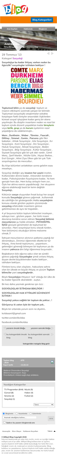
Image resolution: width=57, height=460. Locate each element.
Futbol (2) (28, 396)
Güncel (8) (9, 392)
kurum (29, 128)
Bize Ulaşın (16, 431)
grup (16, 128)
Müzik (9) (28, 389)
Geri (48, 53)
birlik (10, 128)
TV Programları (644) (13, 389)
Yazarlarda (22, 414)
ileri (52, 53)
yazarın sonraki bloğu (41, 328)
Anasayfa (6, 431)
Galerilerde (36, 414)
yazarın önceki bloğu (15, 328)
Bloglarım (43, 29)
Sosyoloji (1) (9, 399)
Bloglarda (9, 414)
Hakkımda (28, 29)
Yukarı (50, 431)
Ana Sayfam (12, 29)
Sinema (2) (9, 396)
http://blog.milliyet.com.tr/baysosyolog (21, 47)
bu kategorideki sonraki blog (39, 336)
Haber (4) (28, 392)
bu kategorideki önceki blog (16, 336)
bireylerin (49, 125)
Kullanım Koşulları (30, 431)
